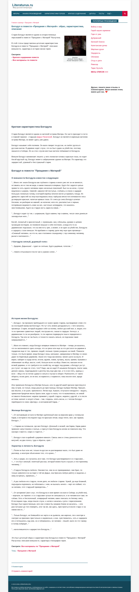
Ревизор (94, 64)
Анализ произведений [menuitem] (32, 13)
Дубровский (96, 38)
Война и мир (96, 27)
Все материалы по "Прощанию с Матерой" (40, 546)
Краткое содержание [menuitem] (77, 13)
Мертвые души (97, 49)
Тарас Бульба (97, 68)
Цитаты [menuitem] (92, 13)
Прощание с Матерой (32, 22)
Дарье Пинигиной (44, 137)
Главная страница (17, 22)
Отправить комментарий (22, 571)
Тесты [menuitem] (101, 13)
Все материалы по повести (25, 60)
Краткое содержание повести (26, 57)
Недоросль (95, 53)
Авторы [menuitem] (16, 13)
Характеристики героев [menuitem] (55, 13)
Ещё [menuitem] (109, 13)
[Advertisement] (50, 93)
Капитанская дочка (99, 45)
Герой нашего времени (100, 30)
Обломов (95, 57)
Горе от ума (96, 34)
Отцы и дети (96, 60)
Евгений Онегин (98, 42)
